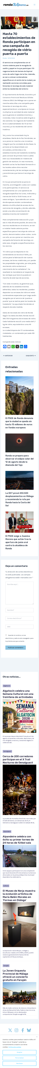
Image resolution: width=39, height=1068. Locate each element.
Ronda (5, 58)
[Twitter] (10, 1030)
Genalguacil (7, 751)
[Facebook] (23, 1030)
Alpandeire (7, 831)
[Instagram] (16, 1030)
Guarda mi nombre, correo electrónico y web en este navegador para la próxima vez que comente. (19, 638)
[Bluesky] (29, 1030)
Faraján (6, 966)
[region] (19, 1051)
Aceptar (19, 1052)
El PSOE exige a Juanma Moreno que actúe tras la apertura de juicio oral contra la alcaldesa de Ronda (18, 542)
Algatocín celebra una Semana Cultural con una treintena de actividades (18, 694)
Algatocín (6, 686)
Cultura (6, 886)
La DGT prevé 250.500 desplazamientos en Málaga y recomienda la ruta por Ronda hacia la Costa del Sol (19, 499)
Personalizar (19, 1058)
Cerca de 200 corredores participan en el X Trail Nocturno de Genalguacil (18, 759)
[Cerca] (37, 1036)
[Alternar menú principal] (34, 4)
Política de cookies (14, 1047)
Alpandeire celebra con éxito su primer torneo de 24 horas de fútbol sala (18, 839)
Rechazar (19, 1063)
